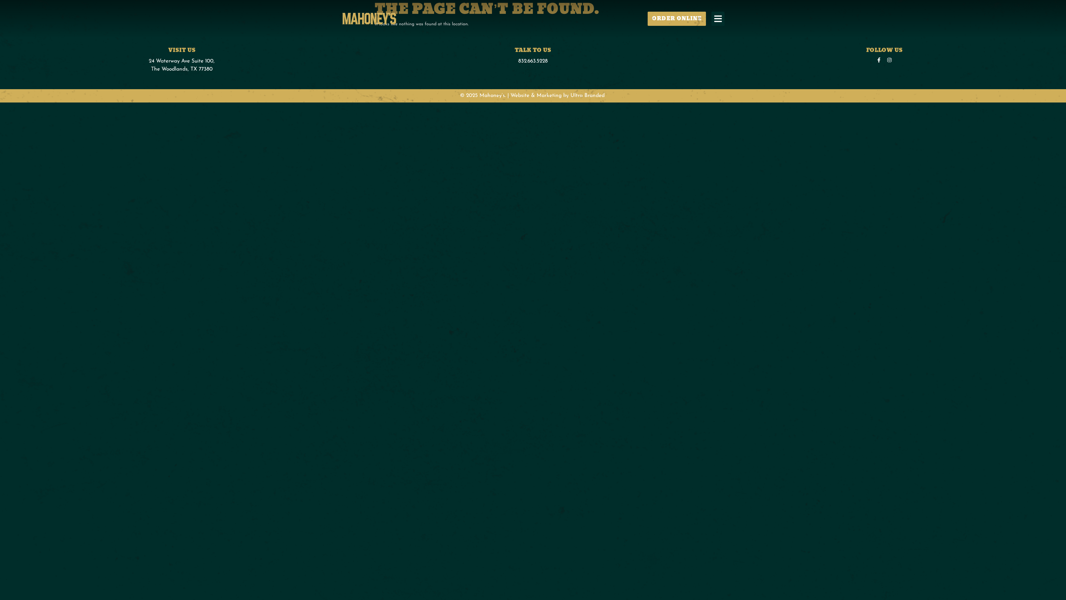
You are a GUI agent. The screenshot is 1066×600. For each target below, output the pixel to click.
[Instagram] (889, 60)
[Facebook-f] (878, 60)
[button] (718, 19)
